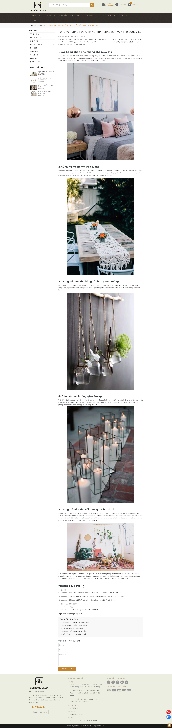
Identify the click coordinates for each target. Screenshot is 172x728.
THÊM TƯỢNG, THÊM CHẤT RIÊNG (74, 625)
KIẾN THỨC (123, 15)
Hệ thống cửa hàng (39, 712)
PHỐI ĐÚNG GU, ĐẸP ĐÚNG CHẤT (74, 634)
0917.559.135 (109, 5)
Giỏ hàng (134, 4)
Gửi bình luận (68, 669)
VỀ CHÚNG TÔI (49, 15)
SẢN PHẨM (62, 15)
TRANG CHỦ (36, 15)
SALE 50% (101, 15)
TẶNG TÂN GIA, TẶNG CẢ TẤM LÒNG (75, 622)
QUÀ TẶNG (112, 15)
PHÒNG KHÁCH (76, 15)
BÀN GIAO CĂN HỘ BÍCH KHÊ (72, 628)
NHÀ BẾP (90, 15)
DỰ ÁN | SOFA (36, 20)
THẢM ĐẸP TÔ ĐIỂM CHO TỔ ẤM (73, 631)
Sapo (104, 726)
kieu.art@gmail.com (73, 607)
